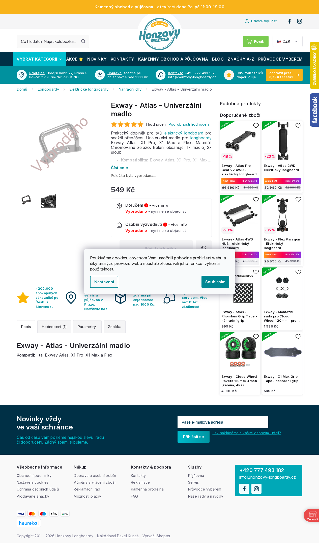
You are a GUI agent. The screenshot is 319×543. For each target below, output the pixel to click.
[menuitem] (39, 59)
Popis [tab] (26, 326)
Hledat (83, 41)
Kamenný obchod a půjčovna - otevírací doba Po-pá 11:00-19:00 (159, 6)
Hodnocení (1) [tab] (54, 326)
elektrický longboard (184, 132)
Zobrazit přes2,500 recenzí (281, 75)
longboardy (201, 137)
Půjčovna (196, 475)
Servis (193, 482)
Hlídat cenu (204, 248)
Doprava (114, 73)
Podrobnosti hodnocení (189, 124)
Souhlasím (215, 281)
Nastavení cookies (33, 482)
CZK (286, 41)
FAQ (134, 496)
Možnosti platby (87, 496)
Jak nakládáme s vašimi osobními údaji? (247, 433)
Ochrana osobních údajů (38, 489)
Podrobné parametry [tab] (87, 326)
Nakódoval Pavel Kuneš (117, 536)
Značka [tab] (114, 326)
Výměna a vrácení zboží (94, 482)
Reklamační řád (87, 489)
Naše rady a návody (205, 496)
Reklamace (140, 482)
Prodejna (37, 73)
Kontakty (175, 73)
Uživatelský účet (264, 21)
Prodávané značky (33, 496)
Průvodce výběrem (204, 489)
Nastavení (104, 281)
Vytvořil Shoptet (156, 536)
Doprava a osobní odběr (95, 475)
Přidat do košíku (160, 248)
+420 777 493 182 (261, 470)
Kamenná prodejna (147, 489)
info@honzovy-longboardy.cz (267, 477)
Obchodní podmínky (34, 475)
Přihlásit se (193, 436)
